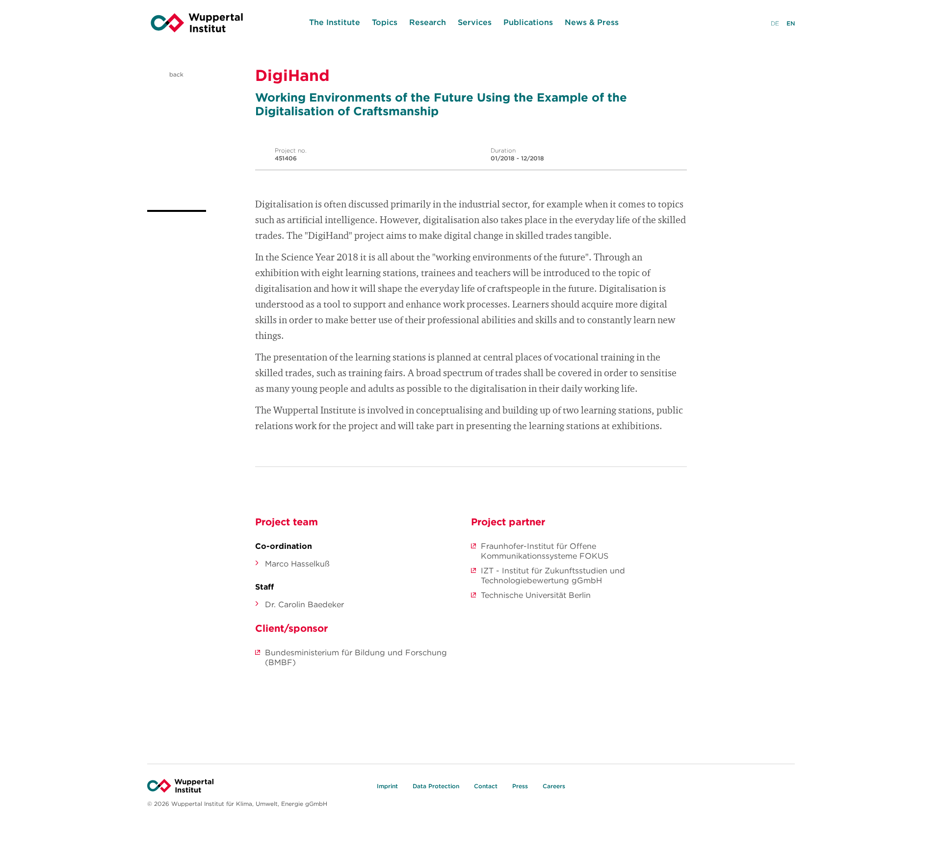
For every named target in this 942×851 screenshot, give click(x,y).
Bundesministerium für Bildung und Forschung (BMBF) (356, 657)
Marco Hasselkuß (297, 563)
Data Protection (436, 786)
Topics (384, 22)
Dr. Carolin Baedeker (304, 604)
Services (475, 22)
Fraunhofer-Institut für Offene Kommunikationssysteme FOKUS (544, 551)
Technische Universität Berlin (536, 595)
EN (790, 23)
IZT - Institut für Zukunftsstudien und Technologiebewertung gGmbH (553, 575)
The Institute (334, 22)
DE (775, 23)
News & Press (592, 22)
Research (427, 22)
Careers (554, 786)
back (175, 74)
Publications (528, 22)
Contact (485, 786)
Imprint (387, 786)
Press (520, 786)
